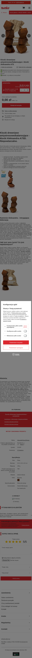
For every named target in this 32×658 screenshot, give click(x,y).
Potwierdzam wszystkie (16, 342)
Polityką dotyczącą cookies (19, 313)
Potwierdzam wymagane (16, 347)
